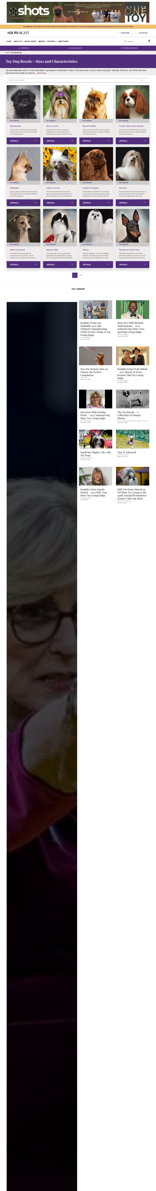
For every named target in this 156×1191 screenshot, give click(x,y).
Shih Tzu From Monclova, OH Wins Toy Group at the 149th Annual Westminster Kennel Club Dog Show (132, 494)
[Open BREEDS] (45, 41)
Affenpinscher (15, 126)
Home (8, 52)
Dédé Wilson (83, 377)
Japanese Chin (52, 249)
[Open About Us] (22, 41)
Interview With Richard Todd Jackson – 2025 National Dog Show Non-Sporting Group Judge (131, 327)
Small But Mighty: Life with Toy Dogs (95, 454)
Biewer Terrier (52, 126)
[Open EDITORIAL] (56, 41)
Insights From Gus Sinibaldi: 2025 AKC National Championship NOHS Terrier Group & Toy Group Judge (95, 329)
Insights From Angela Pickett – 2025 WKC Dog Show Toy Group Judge (93, 492)
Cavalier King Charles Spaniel (131, 126)
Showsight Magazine (86, 337)
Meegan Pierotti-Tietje (86, 458)
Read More (41, 73)
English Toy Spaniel (91, 188)
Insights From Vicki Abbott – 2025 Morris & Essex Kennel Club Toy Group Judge (132, 373)
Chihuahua (14, 188)
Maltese (86, 249)
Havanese (123, 188)
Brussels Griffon (89, 126)
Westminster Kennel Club (124, 501)
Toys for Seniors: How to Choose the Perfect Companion (94, 372)
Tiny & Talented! (126, 452)
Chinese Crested (53, 188)
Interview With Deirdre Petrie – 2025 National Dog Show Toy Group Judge (95, 415)
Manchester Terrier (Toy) (129, 249)
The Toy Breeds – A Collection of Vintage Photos (129, 415)
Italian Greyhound (17, 249)
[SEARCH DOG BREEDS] (78, 80)
